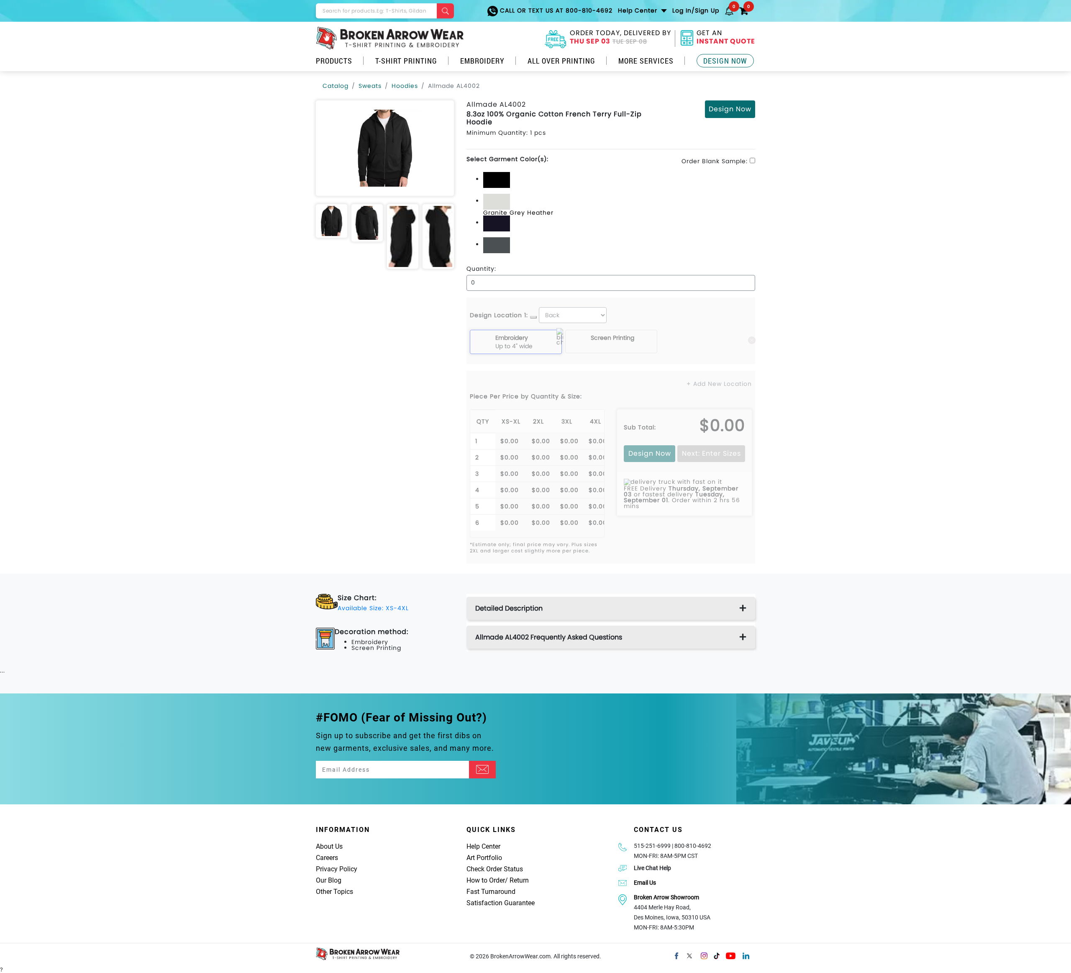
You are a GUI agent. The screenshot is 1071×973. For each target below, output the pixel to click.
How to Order (485, 880)
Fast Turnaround (490, 892)
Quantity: (481, 269)
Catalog (335, 86)
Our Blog (328, 880)
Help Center (483, 846)
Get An (726, 38)
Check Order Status (494, 869)
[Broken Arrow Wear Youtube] (730, 955)
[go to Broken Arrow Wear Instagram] (704, 955)
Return (519, 880)
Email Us (645, 882)
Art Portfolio (484, 858)
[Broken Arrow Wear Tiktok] (716, 955)
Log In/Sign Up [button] (695, 10)
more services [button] (646, 61)
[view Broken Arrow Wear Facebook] (676, 955)
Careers (327, 858)
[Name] (482, 769)
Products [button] (334, 61)
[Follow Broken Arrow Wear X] (689, 955)
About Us (329, 846)
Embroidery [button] (482, 61)
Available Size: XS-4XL (373, 608)
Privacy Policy (336, 869)
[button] (729, 10)
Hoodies (405, 86)
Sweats (370, 86)
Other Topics (334, 892)
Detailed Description (509, 608)
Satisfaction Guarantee (500, 903)
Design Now (725, 61)
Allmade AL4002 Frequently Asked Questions (548, 637)
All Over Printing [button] (561, 61)
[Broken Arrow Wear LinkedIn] (746, 955)
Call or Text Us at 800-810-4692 (555, 10)
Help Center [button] (638, 10)
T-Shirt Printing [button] (406, 61)
